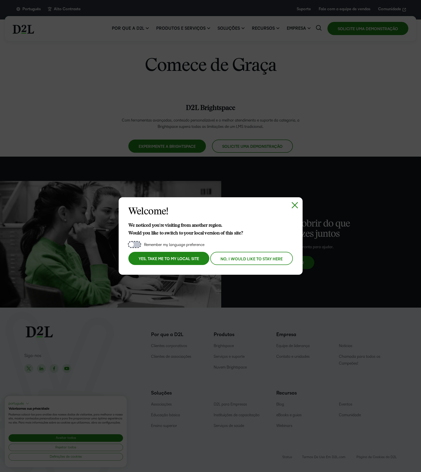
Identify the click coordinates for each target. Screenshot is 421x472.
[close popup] (295, 205)
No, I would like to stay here (251, 259)
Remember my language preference (174, 245)
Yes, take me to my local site (169, 259)
